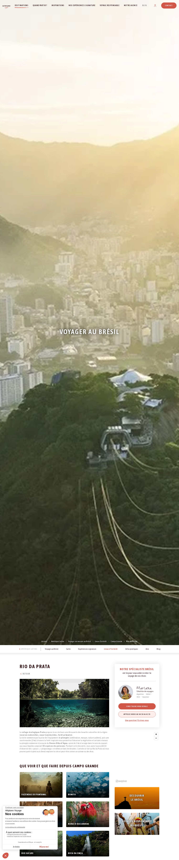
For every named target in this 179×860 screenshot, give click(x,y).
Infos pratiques (132, 649)
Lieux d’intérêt (101, 641)
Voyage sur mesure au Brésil (79, 641)
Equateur (145, 697)
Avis (147, 649)
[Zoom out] (156, 738)
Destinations (21, 5)
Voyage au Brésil (51, 649)
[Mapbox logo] (121, 781)
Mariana (144, 688)
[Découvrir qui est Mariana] (125, 692)
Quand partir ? (40, 5)
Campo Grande (116, 641)
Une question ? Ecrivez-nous (137, 720)
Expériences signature (87, 649)
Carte (68, 649)
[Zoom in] (156, 734)
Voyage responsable (110, 5)
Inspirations (57, 5)
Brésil (148, 694)
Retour (26, 674)
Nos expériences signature (82, 5)
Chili (138, 697)
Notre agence (131, 5)
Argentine (140, 694)
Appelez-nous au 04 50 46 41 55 (137, 714)
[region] (137, 757)
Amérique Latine (57, 641)
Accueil (44, 641)
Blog (144, 5)
